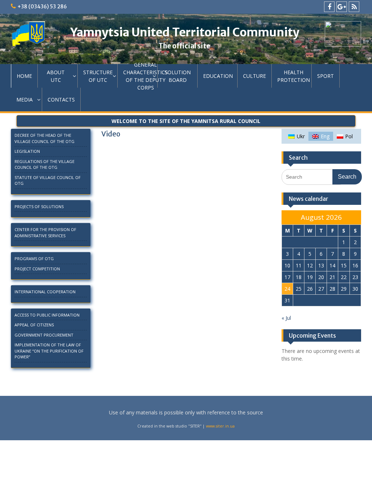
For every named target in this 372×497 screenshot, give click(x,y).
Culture (254, 75)
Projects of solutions (39, 206)
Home (24, 75)
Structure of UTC (98, 76)
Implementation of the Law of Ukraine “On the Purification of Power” (49, 350)
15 (344, 265)
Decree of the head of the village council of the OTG (44, 138)
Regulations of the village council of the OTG (44, 164)
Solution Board (178, 76)
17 (287, 277)
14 (332, 265)
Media (24, 99)
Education (218, 75)
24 (287, 288)
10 (287, 265)
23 (355, 277)
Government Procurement (44, 335)
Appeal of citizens (34, 324)
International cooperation (45, 291)
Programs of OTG (34, 258)
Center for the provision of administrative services (45, 232)
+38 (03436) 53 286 (42, 6)
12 (310, 265)
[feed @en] (354, 6)
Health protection (293, 76)
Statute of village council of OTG (48, 180)
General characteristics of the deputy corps (140, 76)
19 (310, 277)
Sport (325, 75)
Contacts (61, 99)
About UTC (56, 76)
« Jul (286, 317)
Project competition (37, 268)
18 (299, 277)
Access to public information (47, 315)
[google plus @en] (341, 6)
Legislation (27, 151)
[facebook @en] (329, 6)
